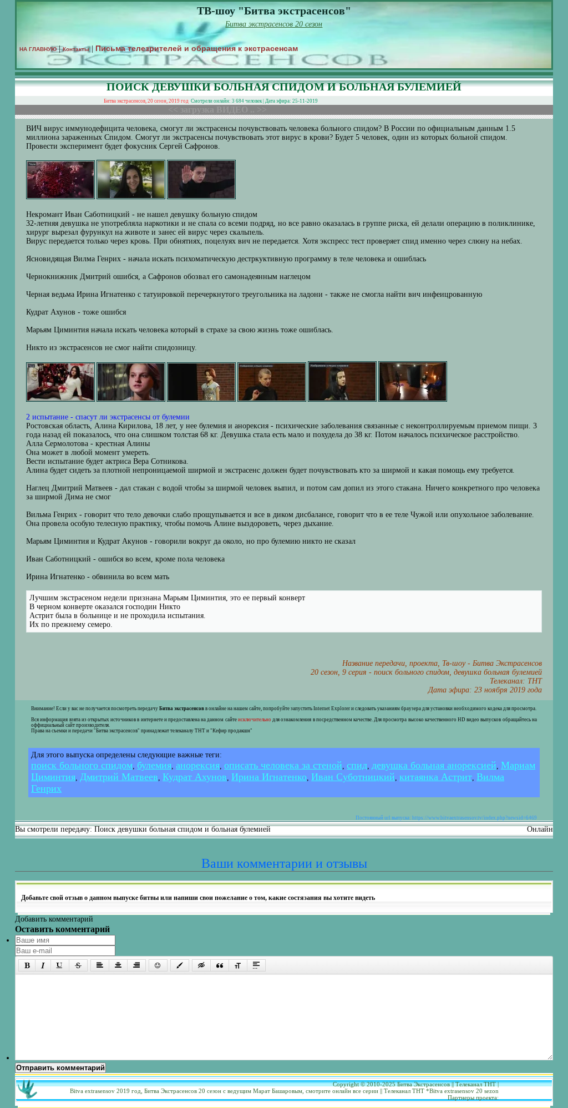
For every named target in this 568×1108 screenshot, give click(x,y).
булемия (154, 765)
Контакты (76, 49)
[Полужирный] (27, 965)
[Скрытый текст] (201, 965)
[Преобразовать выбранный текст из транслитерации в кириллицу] (238, 965)
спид (357, 765)
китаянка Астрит (435, 776)
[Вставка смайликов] (158, 965)
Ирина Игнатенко (269, 776)
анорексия (198, 765)
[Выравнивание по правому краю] (136, 965)
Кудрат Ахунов (195, 776)
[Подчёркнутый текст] (59, 965)
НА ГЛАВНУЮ (38, 49)
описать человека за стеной (283, 765)
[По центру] (118, 965)
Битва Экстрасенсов (423, 1084)
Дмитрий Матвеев (119, 776)
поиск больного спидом (82, 765)
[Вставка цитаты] (219, 965)
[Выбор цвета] (179, 965)
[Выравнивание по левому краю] (99, 965)
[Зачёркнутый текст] (78, 965)
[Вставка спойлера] (256, 965)
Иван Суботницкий (353, 776)
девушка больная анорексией (434, 765)
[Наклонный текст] (43, 965)
